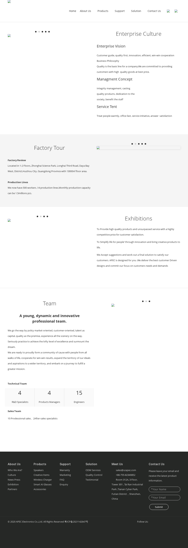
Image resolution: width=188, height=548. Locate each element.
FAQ (62, 479)
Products (103, 11)
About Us (86, 11)
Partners (12, 489)
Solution (136, 11)
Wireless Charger (43, 479)
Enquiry (64, 484)
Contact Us (154, 11)
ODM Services (93, 470)
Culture (12, 475)
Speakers (39, 470)
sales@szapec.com (126, 470)
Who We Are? (15, 470)
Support (120, 11)
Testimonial (92, 479)
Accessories (40, 489)
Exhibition (13, 484)
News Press (14, 479)
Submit (159, 507)
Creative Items (41, 475)
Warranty (65, 470)
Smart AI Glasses (43, 484)
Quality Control (94, 475)
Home (72, 11)
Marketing (65, 475)
